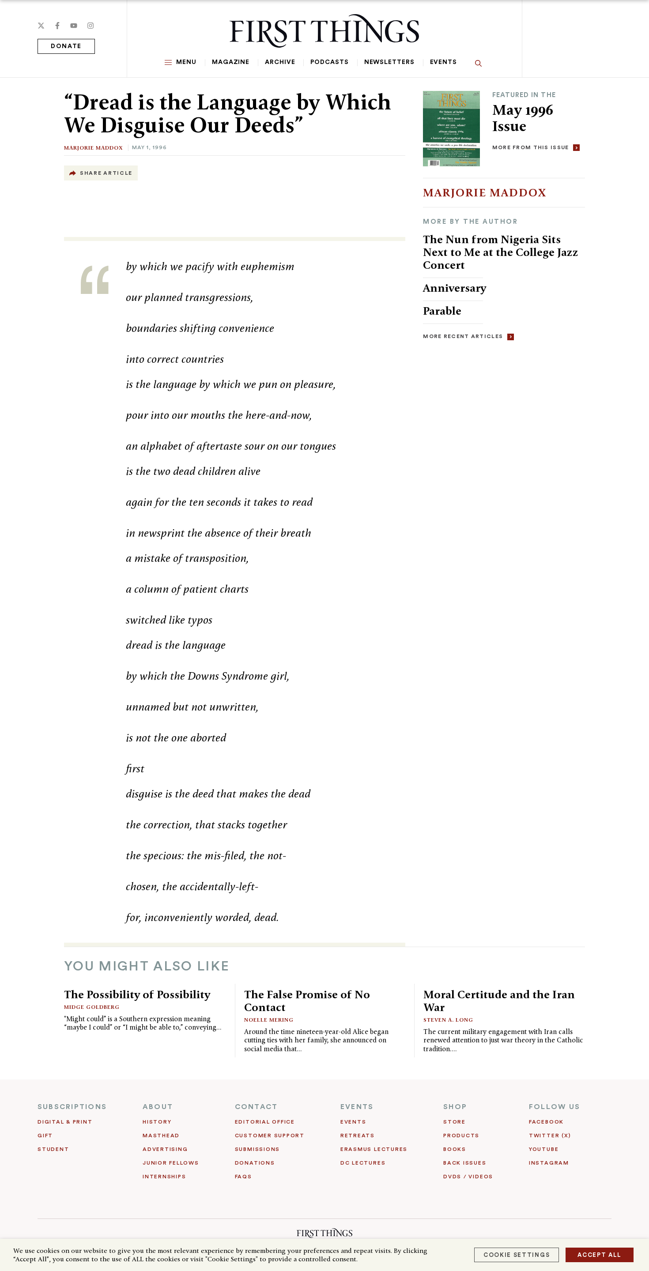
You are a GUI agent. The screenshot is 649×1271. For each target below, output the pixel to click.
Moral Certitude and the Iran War (499, 1000)
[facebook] (57, 25)
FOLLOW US (554, 1106)
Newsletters (389, 62)
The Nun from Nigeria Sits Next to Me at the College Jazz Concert (500, 252)
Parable (442, 311)
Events (443, 62)
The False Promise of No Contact (307, 1000)
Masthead (161, 1135)
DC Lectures (362, 1163)
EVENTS (357, 1106)
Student (53, 1149)
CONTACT (256, 1106)
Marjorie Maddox (93, 147)
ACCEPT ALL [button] (599, 1255)
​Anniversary (454, 288)
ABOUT (158, 1106)
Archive (280, 62)
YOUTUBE (543, 1149)
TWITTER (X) (550, 1135)
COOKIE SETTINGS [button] (516, 1255)
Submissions (257, 1149)
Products (461, 1135)
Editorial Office (265, 1121)
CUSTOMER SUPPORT (270, 1135)
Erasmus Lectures (374, 1149)
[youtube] (73, 25)
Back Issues (464, 1163)
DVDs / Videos (468, 1176)
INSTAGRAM (549, 1163)
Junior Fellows (171, 1163)
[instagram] (90, 25)
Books (454, 1149)
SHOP (455, 1106)
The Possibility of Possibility (137, 994)
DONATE (66, 46)
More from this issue (530, 147)
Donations (255, 1163)
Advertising (165, 1149)
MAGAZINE (230, 62)
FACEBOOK (546, 1121)
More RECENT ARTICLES (463, 336)
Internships (164, 1176)
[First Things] (324, 31)
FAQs (243, 1176)
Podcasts (329, 62)
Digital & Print (65, 1121)
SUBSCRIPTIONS (72, 1106)
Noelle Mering (269, 1019)
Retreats (357, 1135)
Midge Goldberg (92, 1007)
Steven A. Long (448, 1019)
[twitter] (41, 25)
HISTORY (157, 1121)
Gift (45, 1135)
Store (454, 1121)
